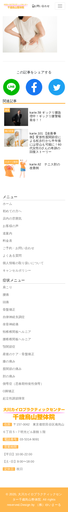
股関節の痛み (12, 369)
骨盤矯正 (9, 309)
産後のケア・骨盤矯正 (18, 354)
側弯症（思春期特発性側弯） (23, 383)
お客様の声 (10, 226)
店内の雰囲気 (12, 218)
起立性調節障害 (14, 398)
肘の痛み (9, 376)
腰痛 (6, 294)
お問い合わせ (42, 6)
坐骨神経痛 (10, 324)
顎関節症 (9, 346)
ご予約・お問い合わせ (18, 248)
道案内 (7, 233)
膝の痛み (9, 361)
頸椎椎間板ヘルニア (17, 332)
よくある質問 (12, 255)
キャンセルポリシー (17, 270)
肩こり (7, 287)
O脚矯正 (9, 391)
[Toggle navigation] (60, 6)
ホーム (7, 204)
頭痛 (6, 302)
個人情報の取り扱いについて (23, 263)
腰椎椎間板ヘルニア (17, 339)
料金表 (7, 240)
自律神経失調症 (14, 317)
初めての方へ (12, 211)
